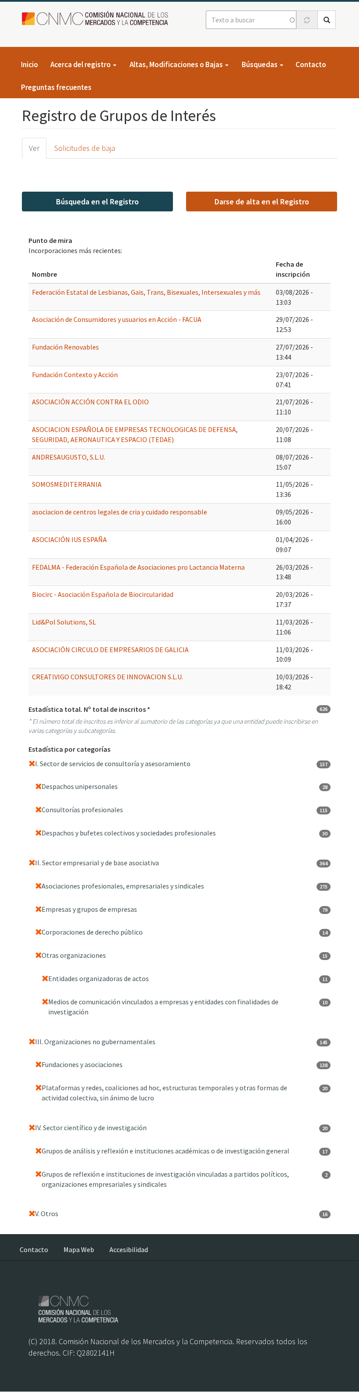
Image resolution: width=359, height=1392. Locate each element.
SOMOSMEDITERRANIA (67, 484)
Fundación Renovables (65, 347)
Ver (34, 148)
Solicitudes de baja (84, 148)
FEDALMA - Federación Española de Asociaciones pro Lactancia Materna (138, 567)
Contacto (311, 64)
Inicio (29, 64)
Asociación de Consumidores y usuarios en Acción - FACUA (116, 319)
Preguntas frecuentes (56, 87)
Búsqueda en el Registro (97, 201)
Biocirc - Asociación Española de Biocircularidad (102, 594)
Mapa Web (78, 1249)
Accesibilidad (128, 1249)
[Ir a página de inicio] (97, 19)
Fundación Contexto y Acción (75, 374)
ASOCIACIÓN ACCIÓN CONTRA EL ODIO (90, 401)
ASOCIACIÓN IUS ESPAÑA (69, 539)
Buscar (326, 20)
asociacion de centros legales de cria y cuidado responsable (119, 511)
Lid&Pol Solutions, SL (64, 621)
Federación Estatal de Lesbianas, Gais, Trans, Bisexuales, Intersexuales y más (146, 292)
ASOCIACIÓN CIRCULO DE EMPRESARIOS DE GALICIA (110, 649)
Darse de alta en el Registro (262, 201)
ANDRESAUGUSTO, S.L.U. (68, 457)
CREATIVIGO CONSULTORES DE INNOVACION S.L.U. (107, 676)
